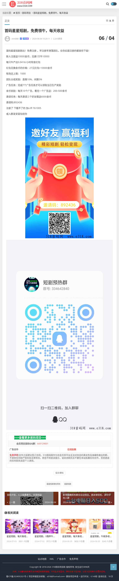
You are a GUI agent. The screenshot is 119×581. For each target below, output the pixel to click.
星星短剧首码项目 (53, 484)
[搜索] (108, 4)
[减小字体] (107, 20)
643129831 (42, 443)
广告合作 (61, 558)
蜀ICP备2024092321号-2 (17, 576)
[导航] (4, 4)
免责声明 (73, 558)
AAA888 (20, 38)
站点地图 (42, 558)
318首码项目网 (58, 566)
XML (52, 558)
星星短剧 (67, 484)
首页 (18, 12)
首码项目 (26, 12)
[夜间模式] (114, 3)
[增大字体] (113, 20)
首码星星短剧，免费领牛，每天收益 (50, 12)
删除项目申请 (72, 576)
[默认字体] (110, 20)
